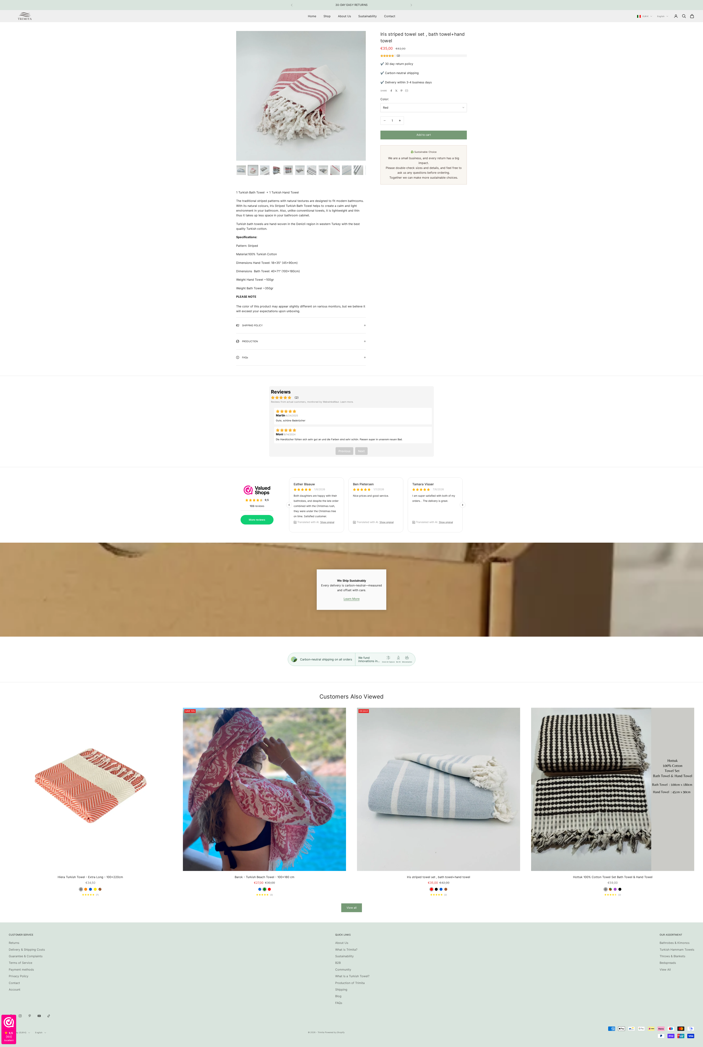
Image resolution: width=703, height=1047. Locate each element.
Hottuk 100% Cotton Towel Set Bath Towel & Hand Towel (612, 877)
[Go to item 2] (253, 170)
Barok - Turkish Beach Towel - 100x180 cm (264, 877)
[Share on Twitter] (396, 90)
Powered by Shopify (335, 1032)
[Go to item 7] (311, 170)
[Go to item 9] (335, 170)
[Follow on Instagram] (20, 1016)
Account (14, 989)
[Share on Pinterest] (401, 90)
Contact (389, 16)
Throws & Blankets (672, 956)
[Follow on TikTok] (49, 1016)
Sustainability (367, 16)
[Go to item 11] (358, 170)
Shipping (341, 989)
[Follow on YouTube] (39, 1016)
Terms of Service (20, 963)
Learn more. (347, 401)
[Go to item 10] (347, 170)
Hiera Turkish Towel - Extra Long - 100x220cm (90, 877)
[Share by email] (406, 90)
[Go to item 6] (300, 170)
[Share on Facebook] (391, 90)
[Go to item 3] (265, 170)
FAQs (338, 1003)
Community (343, 969)
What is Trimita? (346, 949)
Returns (14, 943)
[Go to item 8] (323, 170)
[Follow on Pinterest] (29, 1016)
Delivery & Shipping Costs (27, 949)
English (661, 16)
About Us (344, 16)
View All (665, 969)
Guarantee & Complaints (25, 956)
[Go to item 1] (241, 170)
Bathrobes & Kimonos (674, 943)
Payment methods (21, 969)
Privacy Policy (18, 976)
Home (312, 16)
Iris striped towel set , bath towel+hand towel (438, 877)
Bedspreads (668, 963)
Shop (327, 16)
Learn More (352, 599)
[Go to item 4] (276, 170)
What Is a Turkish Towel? (352, 976)
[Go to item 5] (288, 170)
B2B (338, 963)
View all (352, 907)
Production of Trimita (350, 983)
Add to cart (423, 134)
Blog (338, 996)
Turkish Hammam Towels (677, 949)
